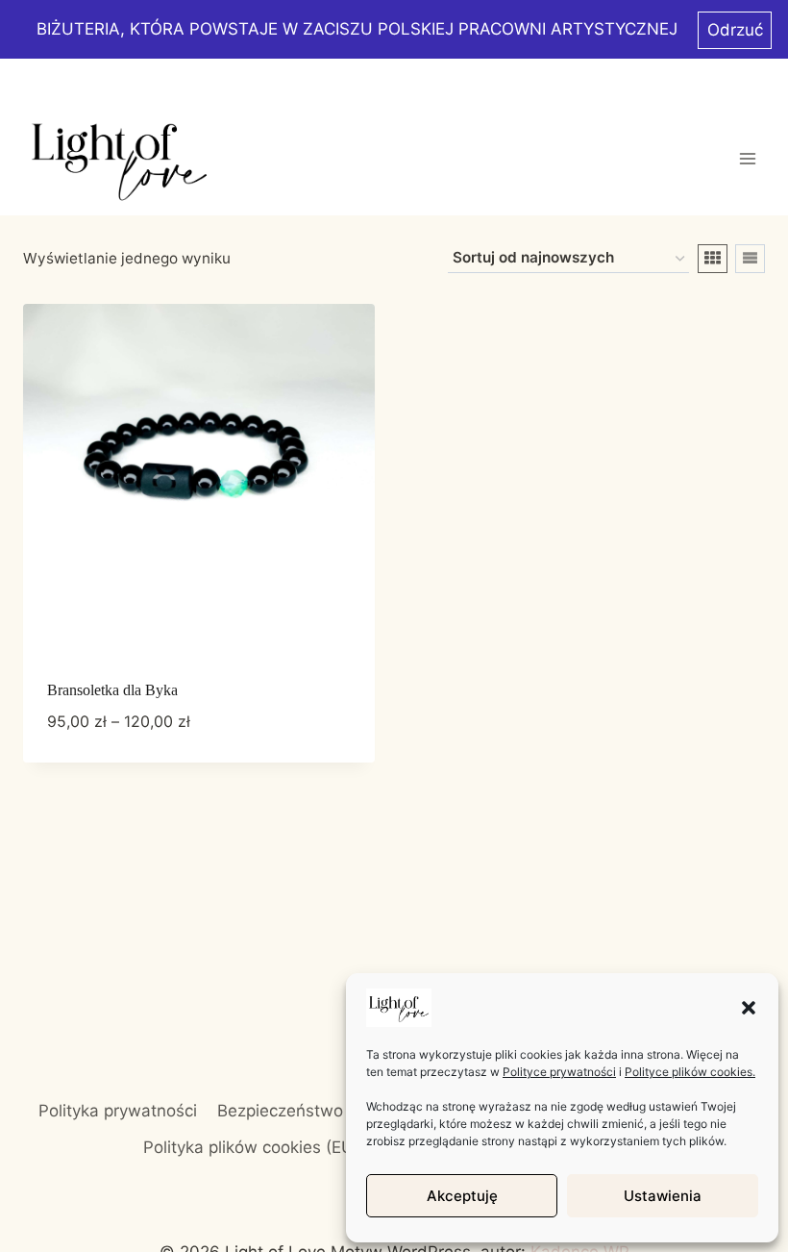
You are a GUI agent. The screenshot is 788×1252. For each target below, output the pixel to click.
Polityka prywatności (117, 1110)
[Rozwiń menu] (747, 158)
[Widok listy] (750, 258)
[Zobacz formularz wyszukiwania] (747, 80)
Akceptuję (462, 1196)
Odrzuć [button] (735, 29)
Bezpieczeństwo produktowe (328, 1110)
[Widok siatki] (712, 258)
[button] (748, 1007)
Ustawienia (663, 1196)
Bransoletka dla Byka (112, 690)
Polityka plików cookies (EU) (251, 1147)
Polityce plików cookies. (690, 1071)
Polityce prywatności (559, 1071)
